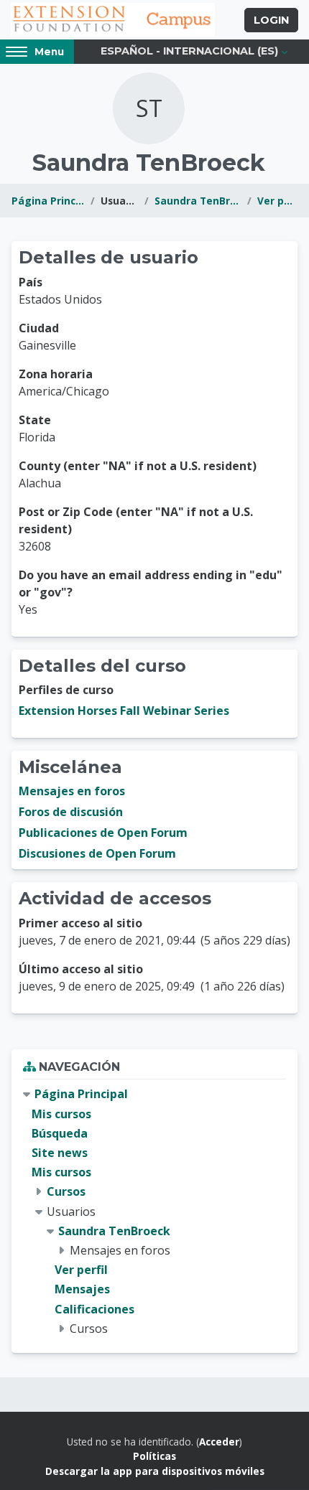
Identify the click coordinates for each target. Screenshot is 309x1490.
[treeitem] (154, 1211)
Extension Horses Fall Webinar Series (124, 710)
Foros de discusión (71, 812)
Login (271, 20)
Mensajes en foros (72, 791)
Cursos (66, 1191)
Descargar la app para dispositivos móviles (154, 1471)
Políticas (154, 1456)
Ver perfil (277, 200)
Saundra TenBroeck (197, 200)
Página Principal (48, 200)
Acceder (219, 1441)
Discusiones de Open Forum (97, 853)
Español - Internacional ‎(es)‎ (189, 50)
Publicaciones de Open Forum (103, 832)
